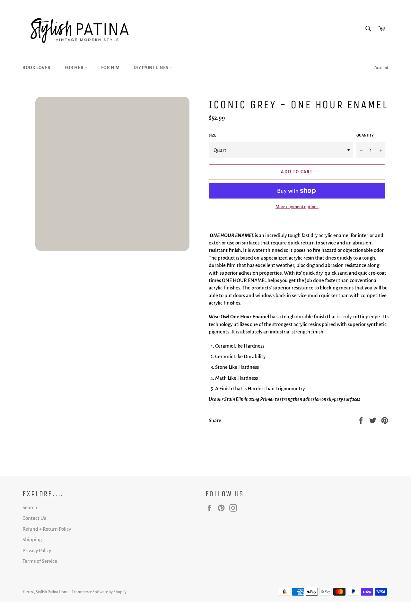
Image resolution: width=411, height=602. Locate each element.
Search (29, 507)
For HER (74, 67)
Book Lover (36, 67)
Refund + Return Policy (46, 529)
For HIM (110, 67)
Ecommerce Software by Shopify (99, 592)
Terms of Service (39, 561)
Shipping (32, 539)
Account (381, 68)
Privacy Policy (36, 550)
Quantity (365, 135)
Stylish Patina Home (53, 592)
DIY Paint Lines (151, 67)
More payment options (297, 206)
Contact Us (34, 518)
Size (212, 135)
